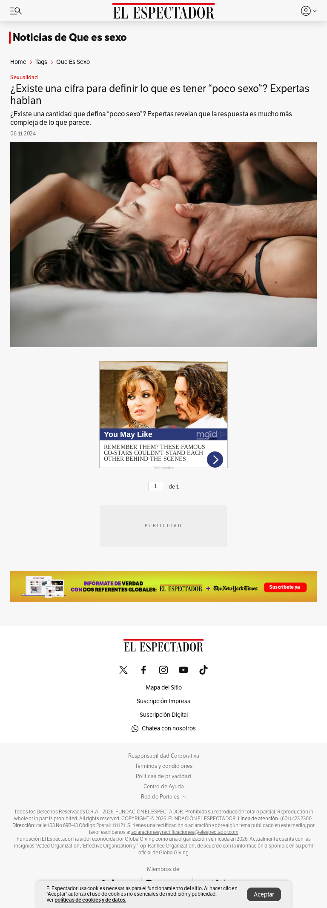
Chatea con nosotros (169, 728)
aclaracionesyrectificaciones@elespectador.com (184, 832)
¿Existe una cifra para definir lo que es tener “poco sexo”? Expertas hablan (160, 94)
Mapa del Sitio (164, 687)
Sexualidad (24, 77)
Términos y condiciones (163, 766)
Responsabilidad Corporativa (163, 756)
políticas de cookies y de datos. (90, 900)
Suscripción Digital (164, 714)
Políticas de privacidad (163, 776)
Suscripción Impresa (163, 701)
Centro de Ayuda (163, 787)
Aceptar (264, 894)
